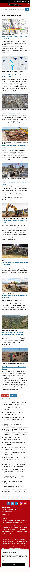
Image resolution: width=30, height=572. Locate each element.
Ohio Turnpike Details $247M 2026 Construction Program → (13, 413)
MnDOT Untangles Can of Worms (11, 113)
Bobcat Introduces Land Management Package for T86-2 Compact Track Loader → (14, 419)
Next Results (13, 395)
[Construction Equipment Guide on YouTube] (26, 504)
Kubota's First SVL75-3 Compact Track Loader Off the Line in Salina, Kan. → (14, 465)
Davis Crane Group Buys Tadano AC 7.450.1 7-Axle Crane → (14, 487)
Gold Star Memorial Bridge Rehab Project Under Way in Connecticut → (15, 430)
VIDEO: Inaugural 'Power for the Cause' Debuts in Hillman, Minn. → (15, 477)
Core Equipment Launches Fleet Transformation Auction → (13, 425)
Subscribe (14, 564)
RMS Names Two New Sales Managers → (15, 434)
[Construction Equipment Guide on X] (13, 504)
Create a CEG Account (18, 1)
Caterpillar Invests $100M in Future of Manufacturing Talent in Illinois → (14, 448)
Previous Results (5, 395)
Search (26, 9)
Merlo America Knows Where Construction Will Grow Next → (13, 438)
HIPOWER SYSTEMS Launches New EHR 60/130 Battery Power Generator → (15, 403)
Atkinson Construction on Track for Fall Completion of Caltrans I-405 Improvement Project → (14, 459)
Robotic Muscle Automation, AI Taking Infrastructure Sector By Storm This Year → (14, 471)
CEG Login (26, 1)
